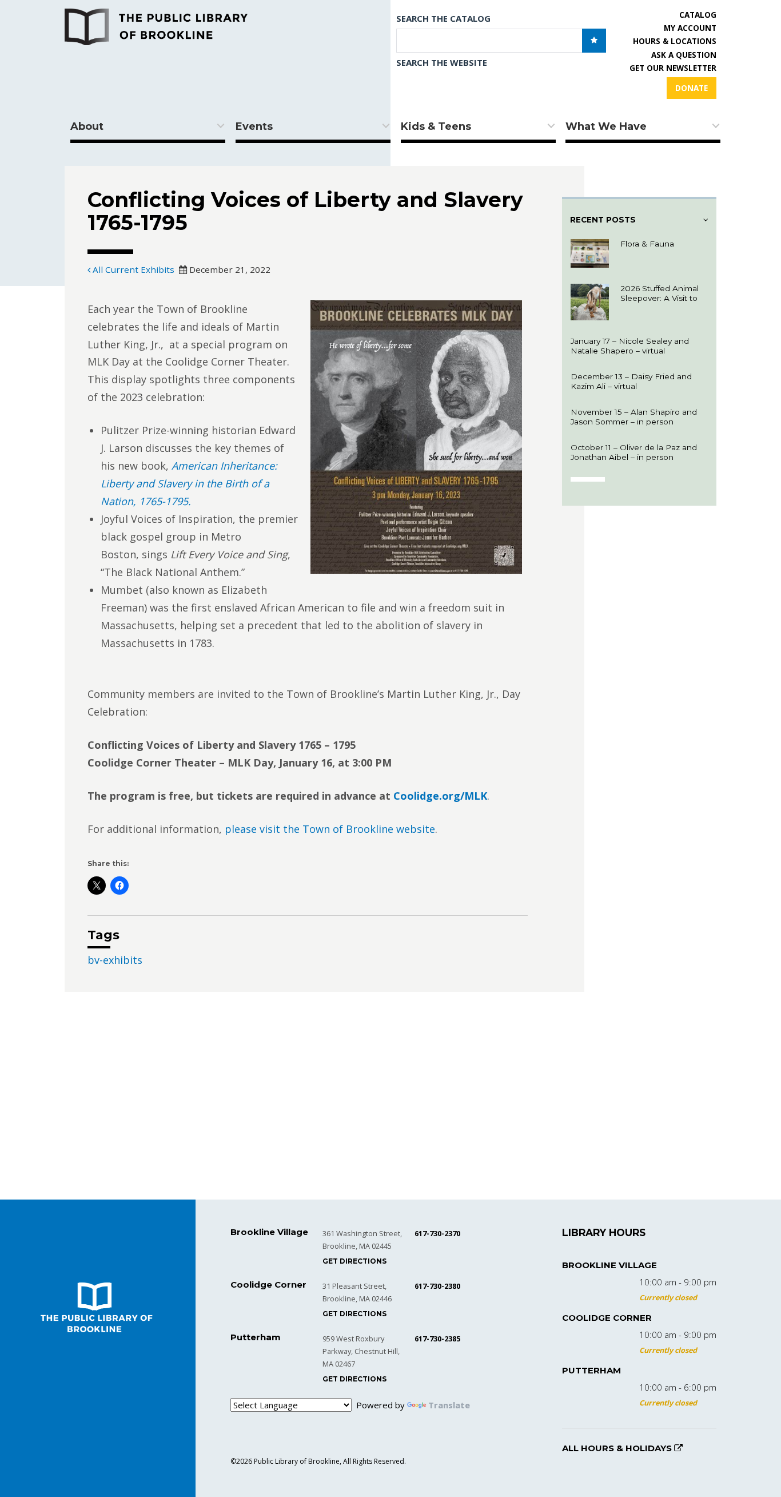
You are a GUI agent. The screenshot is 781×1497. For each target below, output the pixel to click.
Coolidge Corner (607, 1317)
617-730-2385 (437, 1338)
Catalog (697, 15)
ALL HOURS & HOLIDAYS (618, 1448)
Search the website (441, 62)
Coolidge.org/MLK (440, 796)
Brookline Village (609, 1265)
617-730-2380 (437, 1286)
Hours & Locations (674, 41)
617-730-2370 (437, 1233)
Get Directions (354, 1261)
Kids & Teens (436, 126)
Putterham (591, 1370)
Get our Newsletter (672, 68)
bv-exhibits (114, 960)
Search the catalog (443, 18)
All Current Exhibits (132, 270)
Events (254, 126)
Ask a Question (683, 55)
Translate (449, 1405)
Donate (691, 88)
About (86, 126)
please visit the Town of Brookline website (330, 829)
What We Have (606, 126)
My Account (690, 28)
